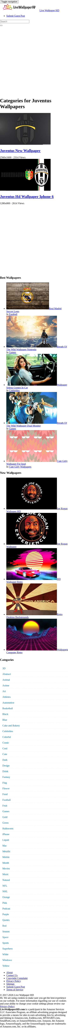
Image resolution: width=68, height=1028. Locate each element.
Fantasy (6, 777)
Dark (4, 760)
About (9, 972)
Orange (6, 897)
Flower (5, 788)
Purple (5, 914)
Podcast (6, 908)
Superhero (7, 948)
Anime (5, 685)
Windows (7, 960)
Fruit (4, 805)
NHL (5, 891)
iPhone (5, 834)
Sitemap (10, 984)
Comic (5, 742)
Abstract (6, 674)
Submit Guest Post (15, 15)
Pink (4, 903)
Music (5, 874)
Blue (4, 719)
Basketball (7, 708)
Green (5, 822)
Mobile (5, 857)
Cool (4, 748)
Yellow (5, 965)
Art (4, 691)
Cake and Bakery (11, 725)
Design (5, 765)
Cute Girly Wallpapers (20, 466)
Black (5, 714)
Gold (4, 817)
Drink (5, 771)
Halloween (7, 828)
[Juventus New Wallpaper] (25, 144)
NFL (4, 885)
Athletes (6, 697)
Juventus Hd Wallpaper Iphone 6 (27, 196)
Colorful (6, 737)
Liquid (5, 840)
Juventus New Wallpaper (20, 151)
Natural (6, 880)
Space (5, 937)
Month (5, 862)
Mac (4, 845)
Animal (6, 679)
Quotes (5, 920)
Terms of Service (14, 989)
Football (13, 314)
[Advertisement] (34, 60)
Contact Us (12, 975)
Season (5, 931)
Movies (6, 868)
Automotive (8, 702)
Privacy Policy (13, 981)
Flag (4, 782)
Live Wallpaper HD (49, 10)
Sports (5, 943)
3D (4, 668)
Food (5, 794)
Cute (4, 754)
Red (4, 925)
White (5, 954)
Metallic (6, 851)
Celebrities (14, 390)
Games (12, 352)
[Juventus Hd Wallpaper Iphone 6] (25, 189)
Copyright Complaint (17, 978)
